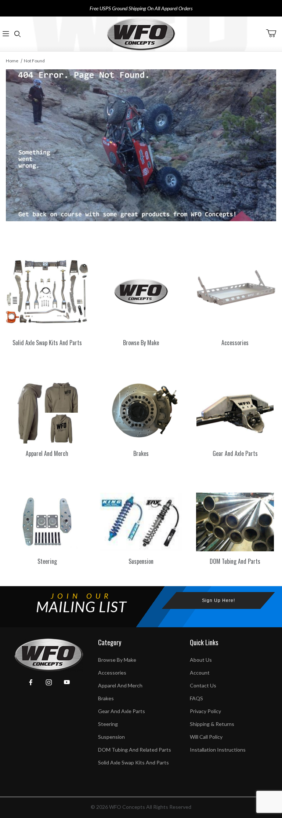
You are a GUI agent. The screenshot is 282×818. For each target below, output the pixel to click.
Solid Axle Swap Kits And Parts (133, 762)
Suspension (111, 737)
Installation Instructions (218, 749)
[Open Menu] (6, 34)
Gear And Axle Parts (121, 711)
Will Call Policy (206, 737)
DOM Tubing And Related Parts (134, 749)
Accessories (112, 672)
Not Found (34, 60)
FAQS (196, 698)
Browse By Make (117, 660)
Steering (108, 724)
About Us (201, 660)
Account (200, 672)
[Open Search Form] (18, 34)
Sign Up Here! (218, 600)
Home (12, 60)
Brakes (106, 698)
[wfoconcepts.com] (141, 34)
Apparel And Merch (120, 685)
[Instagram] (49, 682)
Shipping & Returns (212, 724)
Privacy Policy (205, 711)
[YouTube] (67, 682)
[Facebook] (31, 682)
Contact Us (203, 685)
